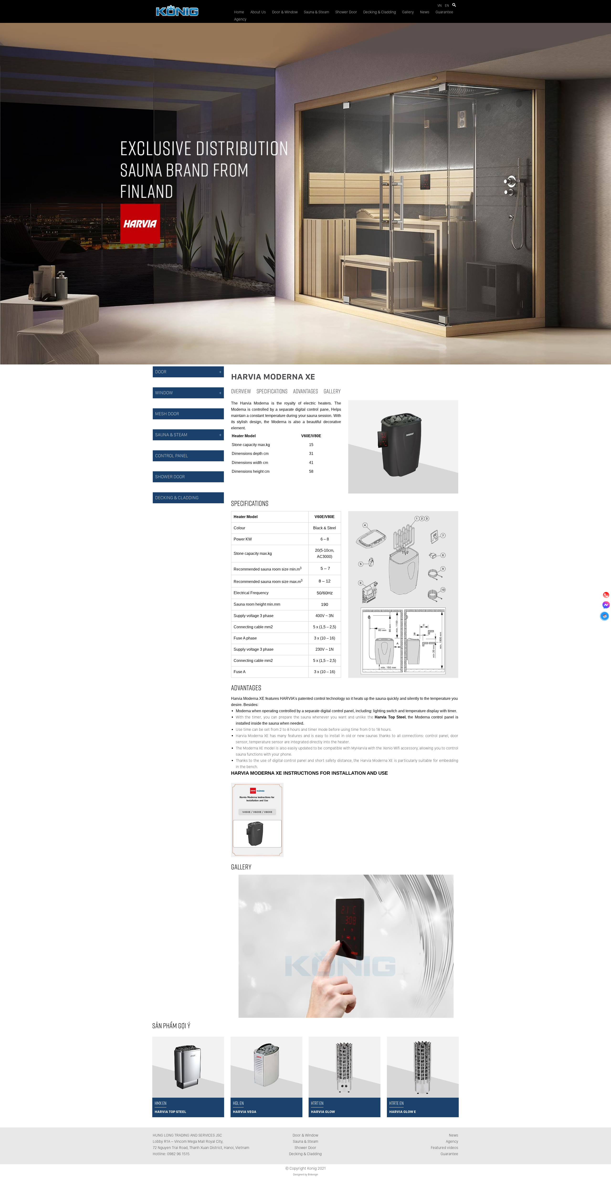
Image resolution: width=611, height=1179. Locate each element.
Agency (240, 19)
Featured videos (444, 1147)
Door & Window (285, 12)
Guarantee (444, 12)
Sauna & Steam (316, 12)
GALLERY (332, 391)
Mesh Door (167, 413)
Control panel (171, 455)
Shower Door (346, 12)
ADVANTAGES (305, 391)
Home (239, 12)
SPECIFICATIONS (272, 391)
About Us (258, 12)
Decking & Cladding (379, 12)
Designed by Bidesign (305, 1174)
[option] (344, 946)
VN (439, 5)
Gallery (408, 12)
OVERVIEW (241, 391)
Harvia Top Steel (389, 717)
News (424, 12)
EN (447, 5)
